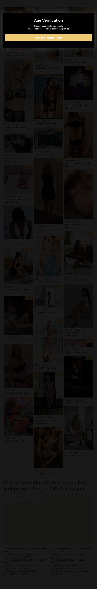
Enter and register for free (48, 37)
